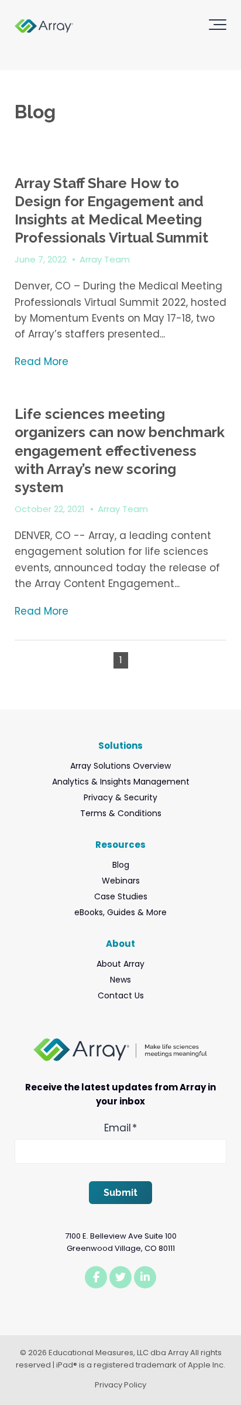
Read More (41, 361)
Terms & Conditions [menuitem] (120, 813)
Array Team (105, 259)
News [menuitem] (120, 979)
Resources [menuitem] (120, 844)
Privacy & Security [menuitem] (120, 797)
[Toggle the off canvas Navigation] (217, 27)
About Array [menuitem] (120, 964)
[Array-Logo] (44, 27)
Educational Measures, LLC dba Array (118, 1352)
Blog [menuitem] (120, 865)
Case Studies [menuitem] (120, 896)
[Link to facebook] (96, 1277)
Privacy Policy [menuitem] (120, 1384)
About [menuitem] (120, 943)
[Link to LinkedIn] (145, 1277)
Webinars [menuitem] (121, 880)
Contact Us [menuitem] (121, 995)
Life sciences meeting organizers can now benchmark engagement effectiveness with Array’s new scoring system (120, 450)
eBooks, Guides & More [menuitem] (120, 912)
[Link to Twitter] (120, 1277)
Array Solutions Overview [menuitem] (120, 766)
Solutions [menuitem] (120, 745)
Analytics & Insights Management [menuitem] (121, 781)
